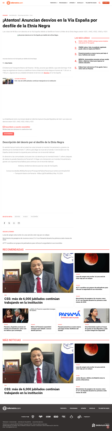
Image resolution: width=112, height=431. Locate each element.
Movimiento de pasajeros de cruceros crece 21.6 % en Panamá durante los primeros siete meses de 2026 (37, 239)
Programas (63, 2)
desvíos (46, 73)
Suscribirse (8, 134)
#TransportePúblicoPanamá (41, 171)
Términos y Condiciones (10, 422)
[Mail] (19, 223)
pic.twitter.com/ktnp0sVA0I (60, 171)
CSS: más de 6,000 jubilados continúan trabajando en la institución (35, 81)
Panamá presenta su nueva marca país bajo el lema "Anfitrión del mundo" (93, 54)
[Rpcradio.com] (64, 418)
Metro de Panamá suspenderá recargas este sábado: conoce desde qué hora (41, 328)
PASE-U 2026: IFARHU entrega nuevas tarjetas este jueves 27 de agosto (93, 42)
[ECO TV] (56, 418)
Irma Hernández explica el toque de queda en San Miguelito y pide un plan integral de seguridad (96, 328)
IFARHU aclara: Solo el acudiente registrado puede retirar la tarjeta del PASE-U (92, 48)
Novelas (80, 2)
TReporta (53, 2)
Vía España (34, 216)
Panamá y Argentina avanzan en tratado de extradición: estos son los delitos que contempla (15, 328)
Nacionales (12, 15)
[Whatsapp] (14, 223)
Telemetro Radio (91, 2)
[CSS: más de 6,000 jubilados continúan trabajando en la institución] (8, 83)
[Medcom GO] (25, 418)
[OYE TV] (40, 418)
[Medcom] (87, 418)
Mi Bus (25, 216)
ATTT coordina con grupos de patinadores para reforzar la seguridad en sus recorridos (32, 243)
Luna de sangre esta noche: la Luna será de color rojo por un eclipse (26, 235)
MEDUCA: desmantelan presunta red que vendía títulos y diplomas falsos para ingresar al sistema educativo (94, 61)
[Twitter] (9, 223)
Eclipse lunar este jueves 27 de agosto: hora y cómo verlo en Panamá (93, 68)
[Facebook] (4, 223)
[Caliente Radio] (71, 418)
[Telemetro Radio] (79, 418)
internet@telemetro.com (11, 427)
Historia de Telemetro (24, 422)
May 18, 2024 (58, 173)
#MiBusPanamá (25, 171)
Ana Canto (8, 63)
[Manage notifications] (107, 427)
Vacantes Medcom (37, 422)
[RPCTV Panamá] (33, 418)
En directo (106, 2)
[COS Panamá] (48, 418)
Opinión (71, 2)
